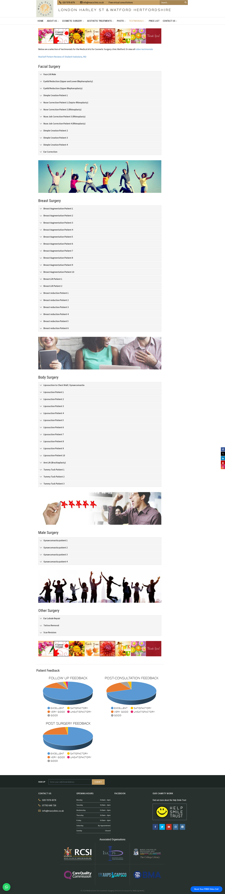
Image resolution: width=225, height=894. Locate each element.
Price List (154, 20)
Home (40, 20)
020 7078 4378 (69, 2)
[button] (6, 887)
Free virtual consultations (121, 2)
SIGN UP (41, 782)
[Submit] (186, 2)
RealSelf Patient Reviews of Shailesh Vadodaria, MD (62, 56)
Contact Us (169, 20)
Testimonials (136, 20)
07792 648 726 (49, 805)
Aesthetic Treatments (99, 20)
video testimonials (144, 49)
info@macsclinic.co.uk (93, 2)
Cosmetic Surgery (72, 20)
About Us (52, 20)
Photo (120, 20)
